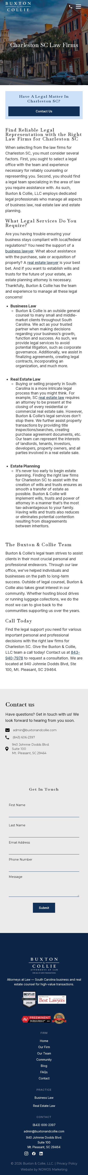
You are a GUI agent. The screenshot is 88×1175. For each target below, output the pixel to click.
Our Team (44, 1053)
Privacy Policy (67, 1163)
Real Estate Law (44, 1106)
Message (15, 877)
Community (44, 1059)
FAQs (44, 1072)
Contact (44, 1078)
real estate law (51, 397)
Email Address (19, 842)
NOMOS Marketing (52, 1169)
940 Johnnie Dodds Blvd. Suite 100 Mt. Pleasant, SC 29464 (44, 1142)
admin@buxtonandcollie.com (44, 1131)
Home (44, 1041)
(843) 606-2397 (44, 1125)
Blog (44, 1066)
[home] (18, 6)
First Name (17, 805)
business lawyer (19, 251)
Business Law (44, 1097)
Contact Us (44, 111)
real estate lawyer (43, 262)
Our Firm (44, 1047)
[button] (78, 6)
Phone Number (20, 859)
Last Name (17, 825)
